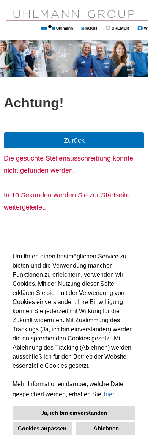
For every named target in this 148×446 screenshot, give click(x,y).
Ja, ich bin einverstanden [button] (74, 413)
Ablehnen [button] (106, 428)
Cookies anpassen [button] (42, 428)
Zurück (74, 140)
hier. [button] (109, 394)
